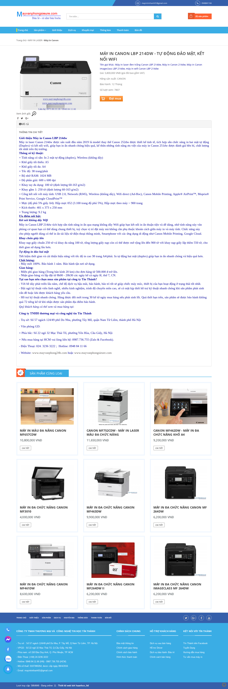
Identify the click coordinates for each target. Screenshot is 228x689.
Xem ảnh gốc (23, 113)
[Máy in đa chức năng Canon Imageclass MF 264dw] (180, 560)
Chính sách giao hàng (127, 648)
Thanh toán (123, 30)
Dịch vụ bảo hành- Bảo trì (162, 652)
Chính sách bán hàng (160, 657)
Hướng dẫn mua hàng (193, 652)
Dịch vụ (72, 30)
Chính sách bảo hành (127, 652)
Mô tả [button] (25, 124)
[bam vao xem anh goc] (55, 80)
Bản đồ (138, 30)
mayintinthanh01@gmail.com (154, 3)
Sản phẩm (39, 30)
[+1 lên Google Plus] (26, 118)
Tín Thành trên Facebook (195, 643)
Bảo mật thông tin (125, 643)
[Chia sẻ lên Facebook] (18, 118)
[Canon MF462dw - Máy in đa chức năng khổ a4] (180, 406)
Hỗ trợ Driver (156, 648)
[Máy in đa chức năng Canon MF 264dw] (180, 483)
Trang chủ (23, 30)
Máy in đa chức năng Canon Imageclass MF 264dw (177, 586)
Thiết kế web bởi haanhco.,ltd (73, 685)
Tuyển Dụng (189, 648)
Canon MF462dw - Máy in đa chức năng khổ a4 (176, 432)
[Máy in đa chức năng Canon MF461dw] (47, 560)
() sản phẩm (201, 16)
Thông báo (105, 30)
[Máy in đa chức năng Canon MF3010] (47, 483)
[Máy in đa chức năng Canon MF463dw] (114, 483)
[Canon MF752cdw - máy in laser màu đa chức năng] (114, 406)
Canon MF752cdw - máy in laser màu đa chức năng (113, 432)
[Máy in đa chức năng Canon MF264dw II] (114, 560)
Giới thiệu (57, 30)
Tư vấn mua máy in (192, 657)
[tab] (114, 124)
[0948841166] (8, 630)
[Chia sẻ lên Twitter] (22, 118)
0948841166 (207, 3)
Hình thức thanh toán (127, 657)
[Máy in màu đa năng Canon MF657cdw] (47, 406)
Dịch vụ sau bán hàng (160, 643)
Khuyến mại (88, 30)
